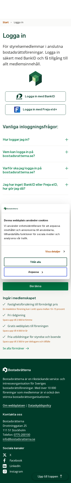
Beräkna (35, 286)
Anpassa (33, 271)
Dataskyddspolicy (39, 405)
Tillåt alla (35, 261)
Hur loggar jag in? (16, 139)
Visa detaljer (52, 251)
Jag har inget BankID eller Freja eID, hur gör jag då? (30, 186)
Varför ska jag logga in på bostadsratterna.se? (22, 170)
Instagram (16, 471)
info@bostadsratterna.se (19, 439)
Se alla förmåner (13, 348)
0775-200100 (22, 435)
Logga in (19, 22)
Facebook (16, 460)
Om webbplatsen (14, 405)
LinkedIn (15, 466)
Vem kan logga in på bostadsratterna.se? (19, 154)
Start (6, 22)
